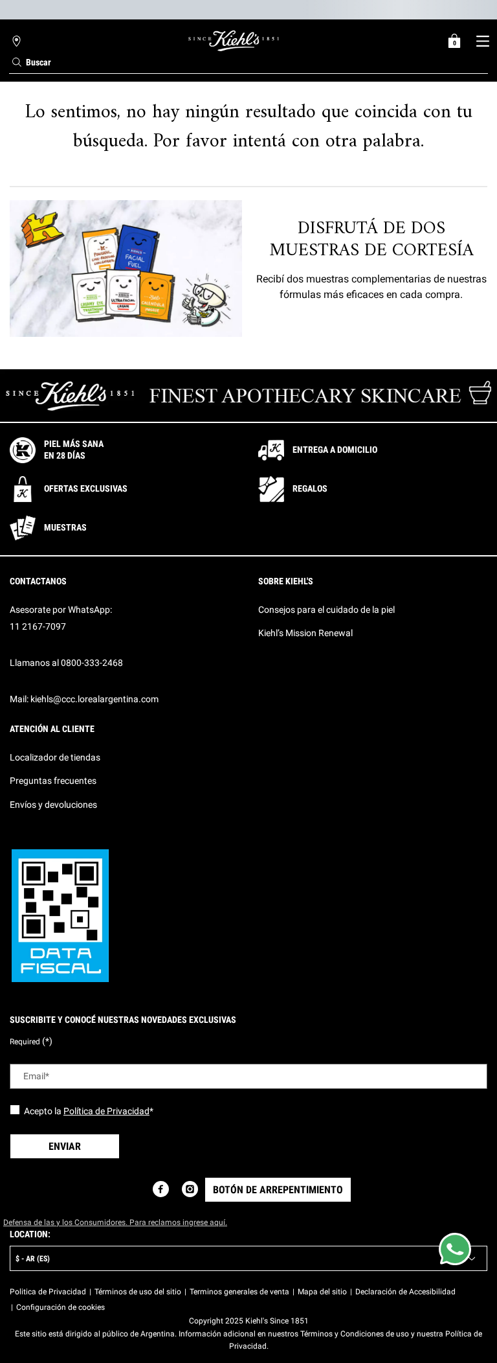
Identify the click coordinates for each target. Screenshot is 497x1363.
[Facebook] (160, 1189)
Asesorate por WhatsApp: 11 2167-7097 (61, 618)
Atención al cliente (52, 729)
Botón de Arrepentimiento (278, 1190)
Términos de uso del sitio (137, 1291)
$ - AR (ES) (33, 1258)
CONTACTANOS (38, 581)
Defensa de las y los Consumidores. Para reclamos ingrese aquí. (115, 1222)
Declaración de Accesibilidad (405, 1291)
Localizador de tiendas (55, 757)
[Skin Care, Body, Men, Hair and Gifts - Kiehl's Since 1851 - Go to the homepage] (233, 40)
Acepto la (88, 1111)
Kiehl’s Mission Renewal (305, 633)
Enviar (65, 1146)
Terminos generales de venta (239, 1291)
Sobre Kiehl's (285, 581)
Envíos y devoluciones (53, 804)
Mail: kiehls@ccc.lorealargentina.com (84, 699)
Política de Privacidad (106, 1111)
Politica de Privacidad (48, 1291)
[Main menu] (482, 40)
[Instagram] (189, 1189)
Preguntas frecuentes (53, 780)
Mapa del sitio (322, 1291)
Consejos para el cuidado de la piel (326, 609)
